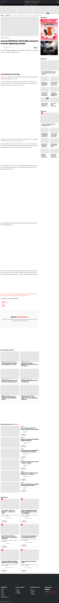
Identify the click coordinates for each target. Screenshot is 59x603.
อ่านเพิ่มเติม (23, 434)
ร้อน (2, 499)
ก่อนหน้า (0, 10)
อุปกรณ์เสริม (4, 596)
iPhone (8, 361)
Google (32, 593)
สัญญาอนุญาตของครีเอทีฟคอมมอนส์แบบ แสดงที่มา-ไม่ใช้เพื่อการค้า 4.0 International (51, 593)
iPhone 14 (27, 361)
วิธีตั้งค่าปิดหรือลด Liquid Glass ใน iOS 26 (54, 145)
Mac (2, 591)
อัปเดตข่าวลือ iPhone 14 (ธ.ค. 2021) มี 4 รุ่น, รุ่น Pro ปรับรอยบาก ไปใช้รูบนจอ (29, 398)
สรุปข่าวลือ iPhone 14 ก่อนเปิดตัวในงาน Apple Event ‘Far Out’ (9, 364)
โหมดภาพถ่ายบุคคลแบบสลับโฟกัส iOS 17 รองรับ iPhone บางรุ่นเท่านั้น (29, 451)
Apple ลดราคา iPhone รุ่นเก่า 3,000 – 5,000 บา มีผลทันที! (30, 462)
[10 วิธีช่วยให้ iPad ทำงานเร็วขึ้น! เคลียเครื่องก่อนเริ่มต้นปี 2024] (45, 130)
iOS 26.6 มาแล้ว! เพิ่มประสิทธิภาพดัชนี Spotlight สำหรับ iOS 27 (29, 536)
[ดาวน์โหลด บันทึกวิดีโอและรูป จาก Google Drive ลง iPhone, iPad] (45, 140)
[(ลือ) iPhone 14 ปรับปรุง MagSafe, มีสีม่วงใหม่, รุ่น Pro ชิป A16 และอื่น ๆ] (29, 357)
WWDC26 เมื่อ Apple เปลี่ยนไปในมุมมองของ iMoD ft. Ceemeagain (41, 12)
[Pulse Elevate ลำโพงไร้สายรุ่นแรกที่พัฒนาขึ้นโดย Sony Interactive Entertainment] (45, 79)
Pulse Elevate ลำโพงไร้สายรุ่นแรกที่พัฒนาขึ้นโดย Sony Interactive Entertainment (44, 84)
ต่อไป (58, 10)
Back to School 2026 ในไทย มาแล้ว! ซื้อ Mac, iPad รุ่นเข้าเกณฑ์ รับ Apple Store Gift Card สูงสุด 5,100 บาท (8, 11)
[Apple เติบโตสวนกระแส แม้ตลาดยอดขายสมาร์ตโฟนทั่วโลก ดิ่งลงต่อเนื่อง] (45, 89)
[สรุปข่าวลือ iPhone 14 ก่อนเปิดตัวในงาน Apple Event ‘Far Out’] (10, 357)
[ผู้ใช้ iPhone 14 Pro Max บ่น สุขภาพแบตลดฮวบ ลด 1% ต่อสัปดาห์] (10, 476)
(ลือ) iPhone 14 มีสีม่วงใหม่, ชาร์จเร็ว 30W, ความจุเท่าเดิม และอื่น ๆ (9, 381)
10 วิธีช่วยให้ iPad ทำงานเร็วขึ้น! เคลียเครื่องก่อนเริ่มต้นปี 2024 (44, 135)
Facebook (33, 594)
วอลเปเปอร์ (33, 591)
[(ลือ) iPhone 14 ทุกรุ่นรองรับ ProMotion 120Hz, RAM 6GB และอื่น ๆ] (10, 390)
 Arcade (33, 590)
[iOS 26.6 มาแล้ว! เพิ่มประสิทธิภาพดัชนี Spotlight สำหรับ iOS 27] (29, 529)
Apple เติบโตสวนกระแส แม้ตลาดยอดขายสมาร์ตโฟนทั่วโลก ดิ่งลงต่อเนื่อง (44, 94)
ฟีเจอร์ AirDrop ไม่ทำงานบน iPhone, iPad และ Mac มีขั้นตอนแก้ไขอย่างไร (9, 537)
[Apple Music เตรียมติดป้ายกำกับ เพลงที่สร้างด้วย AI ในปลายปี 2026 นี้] (54, 89)
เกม (31, 589)
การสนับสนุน (18, 592)
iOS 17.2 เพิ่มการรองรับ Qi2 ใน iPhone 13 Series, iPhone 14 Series (30, 428)
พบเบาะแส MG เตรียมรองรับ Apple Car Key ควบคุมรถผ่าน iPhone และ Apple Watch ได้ (48, 73)
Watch (3, 592)
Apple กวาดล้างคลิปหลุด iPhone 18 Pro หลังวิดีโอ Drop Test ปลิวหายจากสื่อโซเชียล (29, 512)
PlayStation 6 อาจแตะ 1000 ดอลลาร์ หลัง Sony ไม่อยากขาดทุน (54, 156)
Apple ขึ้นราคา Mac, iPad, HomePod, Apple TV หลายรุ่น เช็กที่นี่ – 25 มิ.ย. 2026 (24, 11)
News (11, 361)
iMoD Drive (26, 4)
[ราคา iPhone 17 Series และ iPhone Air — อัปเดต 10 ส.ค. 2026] (10, 504)
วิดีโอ (17, 589)
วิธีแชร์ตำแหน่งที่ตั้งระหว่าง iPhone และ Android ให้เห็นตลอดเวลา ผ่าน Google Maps (54, 84)
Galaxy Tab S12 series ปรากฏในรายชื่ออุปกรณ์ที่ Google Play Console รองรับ (54, 135)
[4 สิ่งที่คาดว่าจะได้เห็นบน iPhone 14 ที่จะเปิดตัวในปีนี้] (29, 374)
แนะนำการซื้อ (18, 593)
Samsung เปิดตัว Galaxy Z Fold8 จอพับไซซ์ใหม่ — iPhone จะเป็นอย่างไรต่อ (44, 104)
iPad (2, 590)
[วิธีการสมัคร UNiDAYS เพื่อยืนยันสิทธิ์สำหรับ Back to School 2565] (10, 555)
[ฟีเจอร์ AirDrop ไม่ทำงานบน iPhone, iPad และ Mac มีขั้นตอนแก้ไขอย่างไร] (10, 529)
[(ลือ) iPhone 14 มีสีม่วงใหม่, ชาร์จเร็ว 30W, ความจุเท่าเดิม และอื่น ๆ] (10, 374)
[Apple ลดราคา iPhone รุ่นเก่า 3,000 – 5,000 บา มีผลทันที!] (10, 464)
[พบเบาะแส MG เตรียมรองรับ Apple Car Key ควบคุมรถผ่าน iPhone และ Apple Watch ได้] (49, 65)
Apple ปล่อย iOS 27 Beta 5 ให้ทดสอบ (28, 562)
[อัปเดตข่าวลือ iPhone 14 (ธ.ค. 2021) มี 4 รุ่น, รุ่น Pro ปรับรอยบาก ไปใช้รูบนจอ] (29, 390)
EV (2, 595)
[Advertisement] (19, 62)
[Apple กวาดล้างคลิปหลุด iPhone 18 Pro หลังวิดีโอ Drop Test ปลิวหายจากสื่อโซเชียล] (29, 504)
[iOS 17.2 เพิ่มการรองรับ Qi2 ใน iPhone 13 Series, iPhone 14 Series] (10, 431)
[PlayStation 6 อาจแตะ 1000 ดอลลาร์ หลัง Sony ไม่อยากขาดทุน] (54, 151)
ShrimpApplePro (4, 77)
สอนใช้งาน (18, 591)
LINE (32, 592)
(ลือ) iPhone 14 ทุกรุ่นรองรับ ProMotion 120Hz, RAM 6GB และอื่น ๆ (9, 398)
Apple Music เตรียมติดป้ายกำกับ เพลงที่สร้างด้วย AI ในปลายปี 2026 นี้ (54, 94)
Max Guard (31, 4)
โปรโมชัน (17, 590)
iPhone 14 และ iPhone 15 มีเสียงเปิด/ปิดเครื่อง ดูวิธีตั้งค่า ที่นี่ (30, 440)
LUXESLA (35, 4)
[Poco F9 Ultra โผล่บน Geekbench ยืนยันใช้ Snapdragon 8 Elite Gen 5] (54, 100)
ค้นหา (26, 2)
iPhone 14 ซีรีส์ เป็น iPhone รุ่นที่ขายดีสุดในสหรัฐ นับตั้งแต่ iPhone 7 (30, 484)
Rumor (14, 361)
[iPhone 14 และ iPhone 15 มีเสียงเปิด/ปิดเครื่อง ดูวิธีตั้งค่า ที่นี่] (10, 442)
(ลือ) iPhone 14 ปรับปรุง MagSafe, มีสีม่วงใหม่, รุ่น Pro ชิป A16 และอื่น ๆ (29, 364)
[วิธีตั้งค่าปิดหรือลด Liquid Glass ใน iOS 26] (54, 140)
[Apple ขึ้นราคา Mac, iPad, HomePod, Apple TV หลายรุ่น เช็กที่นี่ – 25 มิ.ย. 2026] (25, 10)
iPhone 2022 (8, 395)
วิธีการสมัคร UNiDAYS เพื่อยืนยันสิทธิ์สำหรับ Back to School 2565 (10, 562)
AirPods (3, 594)
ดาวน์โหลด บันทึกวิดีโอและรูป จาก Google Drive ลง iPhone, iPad (44, 145)
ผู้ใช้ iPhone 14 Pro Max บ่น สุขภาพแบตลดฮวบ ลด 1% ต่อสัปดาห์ (29, 473)
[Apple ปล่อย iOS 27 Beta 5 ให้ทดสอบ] (29, 555)
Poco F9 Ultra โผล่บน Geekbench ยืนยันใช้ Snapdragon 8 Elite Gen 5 (54, 104)
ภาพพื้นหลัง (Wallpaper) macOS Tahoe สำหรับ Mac (44, 156)
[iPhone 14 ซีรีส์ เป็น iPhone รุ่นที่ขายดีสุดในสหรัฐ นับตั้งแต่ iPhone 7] (10, 487)
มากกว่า (7, 515)
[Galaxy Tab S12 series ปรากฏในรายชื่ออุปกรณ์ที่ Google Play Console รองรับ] (54, 130)
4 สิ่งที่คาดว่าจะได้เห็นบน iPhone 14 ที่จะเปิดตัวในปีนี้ (29, 381)
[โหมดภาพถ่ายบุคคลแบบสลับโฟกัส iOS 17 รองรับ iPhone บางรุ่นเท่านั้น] (10, 453)
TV (2, 593)
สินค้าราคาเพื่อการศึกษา (5, 597)
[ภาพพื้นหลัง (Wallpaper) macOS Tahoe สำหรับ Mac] (45, 151)
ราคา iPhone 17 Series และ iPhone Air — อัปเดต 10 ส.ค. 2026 (9, 512)
